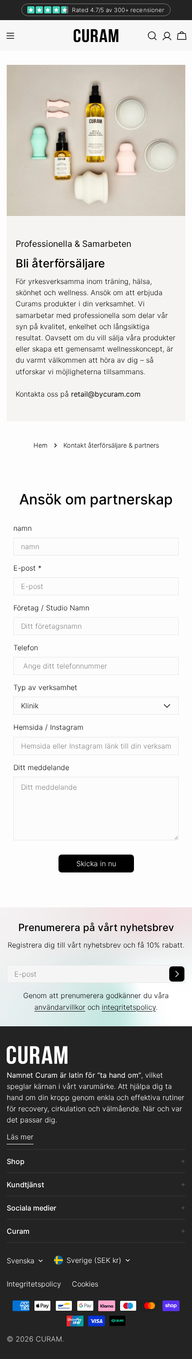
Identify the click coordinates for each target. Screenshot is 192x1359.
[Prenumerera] (176, 974)
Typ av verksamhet (45, 687)
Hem (40, 445)
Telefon (25, 647)
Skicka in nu (96, 863)
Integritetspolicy (34, 1283)
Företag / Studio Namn (51, 607)
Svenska (20, 1260)
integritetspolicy (129, 1007)
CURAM (49, 1338)
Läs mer (20, 1136)
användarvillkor (59, 1007)
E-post (27, 567)
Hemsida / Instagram (48, 727)
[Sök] (152, 36)
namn (22, 528)
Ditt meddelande (41, 767)
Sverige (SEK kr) (94, 1260)
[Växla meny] (10, 36)
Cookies (85, 1283)
